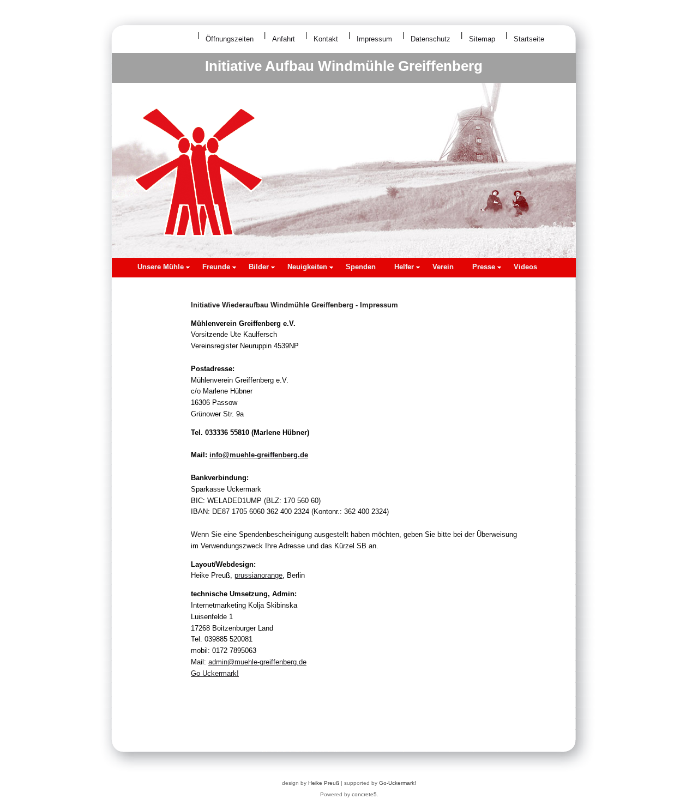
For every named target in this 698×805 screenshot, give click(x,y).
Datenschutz (430, 39)
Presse (483, 267)
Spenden (361, 267)
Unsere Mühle (160, 267)
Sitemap (482, 39)
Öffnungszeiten (230, 39)
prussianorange (258, 575)
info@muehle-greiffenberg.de (258, 455)
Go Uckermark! (215, 673)
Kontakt (326, 39)
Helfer (404, 267)
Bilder (259, 267)
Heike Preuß (323, 783)
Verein (443, 267)
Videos (525, 267)
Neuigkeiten (307, 267)
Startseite (529, 39)
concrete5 (364, 794)
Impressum (374, 39)
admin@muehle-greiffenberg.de (257, 662)
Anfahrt (283, 39)
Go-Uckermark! (397, 783)
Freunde (216, 267)
